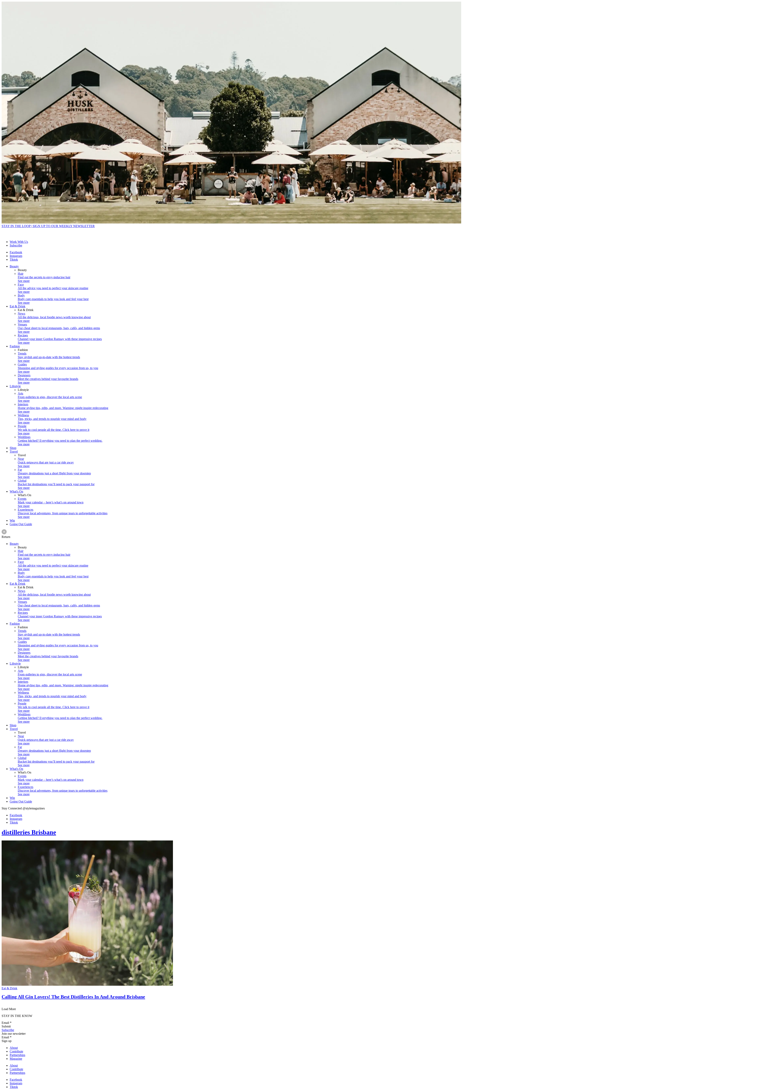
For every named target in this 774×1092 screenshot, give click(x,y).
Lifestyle (15, 386)
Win (12, 520)
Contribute (16, 1051)
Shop (13, 448)
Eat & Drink (17, 306)
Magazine (16, 1058)
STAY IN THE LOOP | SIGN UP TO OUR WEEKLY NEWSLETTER (48, 226)
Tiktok (14, 259)
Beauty (14, 266)
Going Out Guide (21, 524)
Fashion (15, 346)
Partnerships (17, 1055)
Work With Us (19, 241)
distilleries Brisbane (29, 832)
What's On (16, 491)
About (14, 1047)
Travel (14, 451)
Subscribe (16, 245)
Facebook (16, 252)
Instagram (16, 256)
